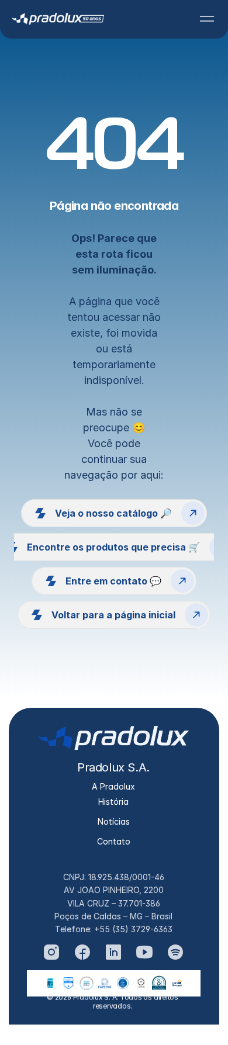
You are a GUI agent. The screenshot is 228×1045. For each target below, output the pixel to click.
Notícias (114, 821)
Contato (113, 841)
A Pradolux (113, 786)
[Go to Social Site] (51, 952)
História (113, 802)
